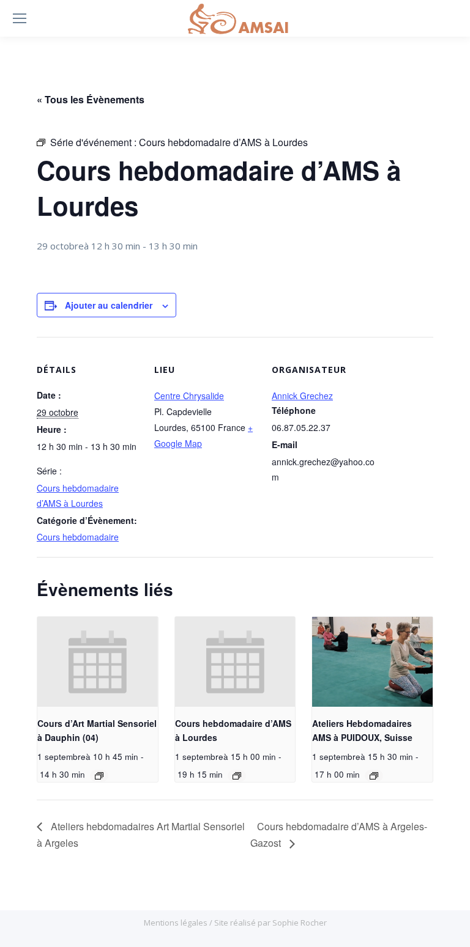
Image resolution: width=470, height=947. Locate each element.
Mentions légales (176, 922)
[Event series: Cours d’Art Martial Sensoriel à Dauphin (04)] (99, 775)
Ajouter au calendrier (108, 305)
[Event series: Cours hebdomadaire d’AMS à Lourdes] (237, 775)
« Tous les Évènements (90, 99)
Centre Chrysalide (189, 395)
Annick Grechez (302, 395)
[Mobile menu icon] (19, 18)
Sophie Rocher (299, 922)
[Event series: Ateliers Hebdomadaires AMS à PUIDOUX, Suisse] (374, 775)
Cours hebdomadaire (78, 537)
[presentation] (97, 662)
